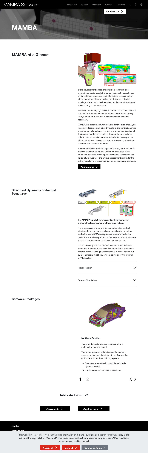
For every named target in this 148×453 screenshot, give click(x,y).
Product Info (72, 4)
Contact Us (112, 11)
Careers (108, 4)
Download (96, 4)
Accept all (48, 447)
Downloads (52, 408)
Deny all (69, 447)
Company (121, 4)
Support (84, 4)
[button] (130, 4)
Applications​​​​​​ (87, 166)
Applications (91, 408)
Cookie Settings (93, 447)
